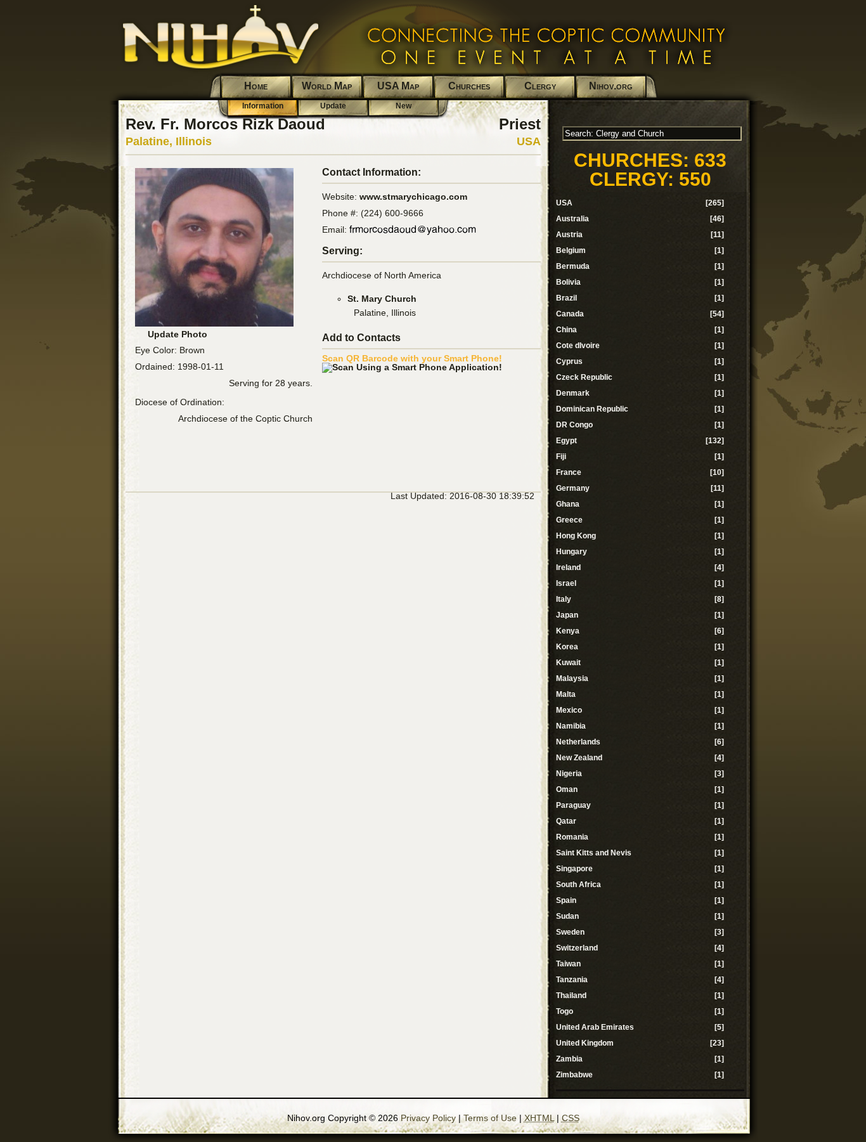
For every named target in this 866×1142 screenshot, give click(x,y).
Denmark (573, 393)
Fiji (561, 456)
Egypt (566, 440)
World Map (327, 86)
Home (256, 86)
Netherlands (578, 741)
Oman (567, 789)
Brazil (566, 298)
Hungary (571, 551)
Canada (570, 313)
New (403, 105)
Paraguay (573, 805)
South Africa (578, 884)
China (566, 329)
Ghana (567, 504)
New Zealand (579, 757)
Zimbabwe (574, 1074)
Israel (566, 583)
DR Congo (574, 424)
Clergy (540, 86)
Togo (564, 1011)
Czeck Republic (584, 377)
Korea (567, 646)
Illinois (194, 141)
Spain (566, 900)
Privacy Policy (428, 1118)
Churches (469, 86)
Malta (566, 694)
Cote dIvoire (578, 345)
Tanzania (572, 979)
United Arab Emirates (595, 1027)
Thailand (571, 995)
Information (262, 105)
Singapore (574, 868)
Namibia (571, 726)
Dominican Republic (592, 409)
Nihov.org (611, 86)
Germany (573, 488)
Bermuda (573, 266)
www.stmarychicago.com (413, 196)
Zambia (569, 1058)
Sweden (570, 932)
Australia (572, 218)
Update (333, 105)
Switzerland (577, 948)
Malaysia (572, 678)
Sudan (567, 916)
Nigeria (569, 773)
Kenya (567, 630)
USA (529, 141)
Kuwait (568, 662)
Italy (563, 599)
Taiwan (568, 963)
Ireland (568, 567)
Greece (569, 520)
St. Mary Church (382, 299)
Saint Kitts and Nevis (593, 852)
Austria (569, 234)
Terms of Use (490, 1118)
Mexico (569, 710)
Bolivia (568, 282)
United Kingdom (585, 1043)
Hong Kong (576, 535)
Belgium (571, 250)
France (568, 472)
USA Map (398, 86)
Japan (567, 615)
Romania (572, 837)
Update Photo (177, 334)
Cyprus (569, 361)
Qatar (566, 821)
